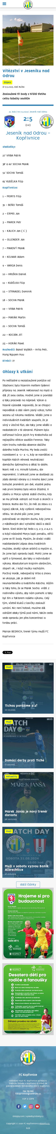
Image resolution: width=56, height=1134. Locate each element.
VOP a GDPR (28, 1099)
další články (28, 884)
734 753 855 (28, 1091)
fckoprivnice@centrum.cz (28, 1094)
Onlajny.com (18, 1116)
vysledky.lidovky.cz (34, 1116)
